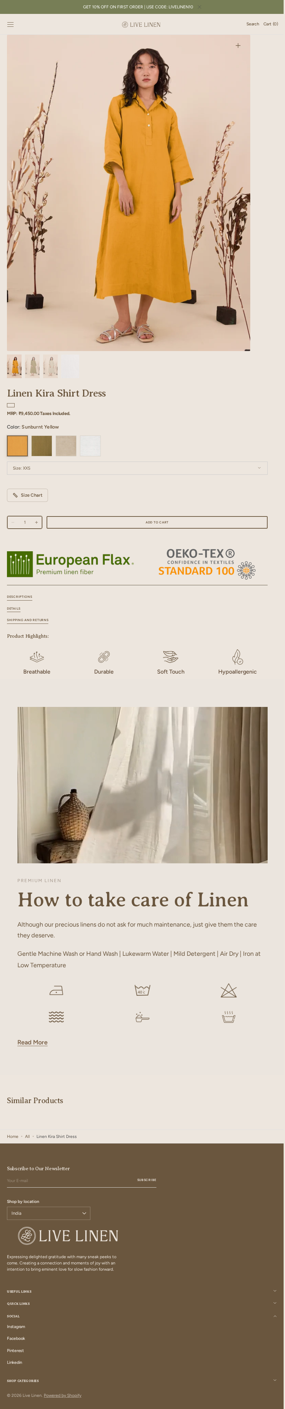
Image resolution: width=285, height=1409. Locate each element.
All (27, 1136)
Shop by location (23, 1201)
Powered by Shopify (62, 1395)
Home (12, 1136)
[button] (10, 24)
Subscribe (146, 1180)
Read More (32, 1042)
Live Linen (32, 1395)
